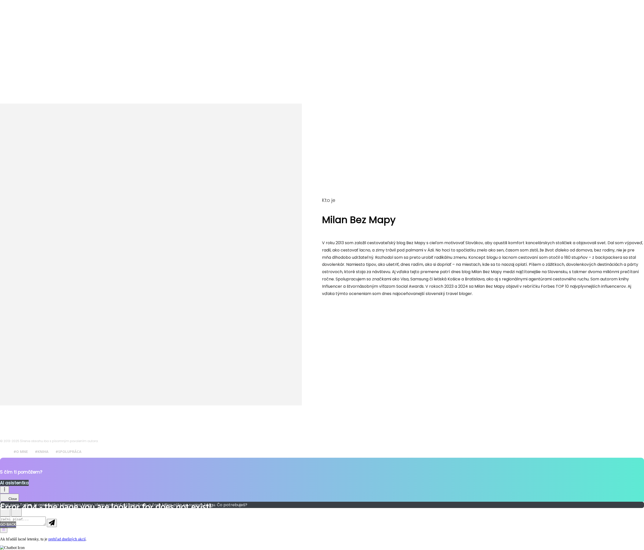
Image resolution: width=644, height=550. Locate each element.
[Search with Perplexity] (3, 530)
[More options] (4, 489)
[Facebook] (328, 305)
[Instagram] (343, 305)
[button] (322, 547)
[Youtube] (373, 305)
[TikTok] (358, 305)
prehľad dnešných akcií (67, 539)
